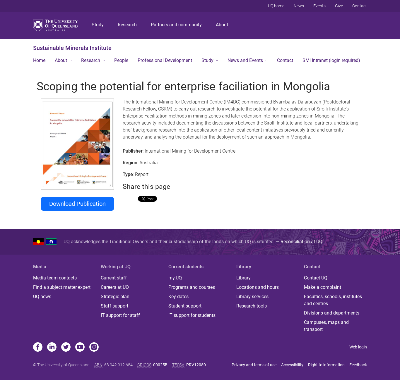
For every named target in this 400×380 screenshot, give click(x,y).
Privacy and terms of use (254, 364)
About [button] (61, 60)
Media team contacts (55, 278)
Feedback (358, 364)
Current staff (114, 278)
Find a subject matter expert (61, 287)
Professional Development (165, 60)
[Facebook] (37, 347)
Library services (252, 296)
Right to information (326, 364)
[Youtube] (80, 347)
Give (339, 6)
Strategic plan (115, 296)
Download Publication (77, 203)
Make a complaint (322, 287)
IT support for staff (120, 315)
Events (319, 6)
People (121, 60)
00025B (160, 364)
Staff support (114, 306)
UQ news (42, 296)
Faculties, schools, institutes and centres (333, 300)
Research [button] (90, 60)
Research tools (251, 306)
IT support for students (192, 315)
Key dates (178, 296)
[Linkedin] (52, 347)
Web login (358, 347)
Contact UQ (315, 278)
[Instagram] (94, 347)
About (222, 24)
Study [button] (207, 60)
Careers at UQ (115, 287)
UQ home (276, 6)
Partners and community (176, 24)
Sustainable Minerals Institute (72, 47)
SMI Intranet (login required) (331, 60)
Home (39, 60)
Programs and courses (191, 287)
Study (98, 24)
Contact (359, 6)
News (299, 6)
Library (243, 278)
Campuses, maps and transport (326, 325)
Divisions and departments (331, 313)
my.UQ (175, 278)
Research (127, 24)
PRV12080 (196, 364)
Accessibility (292, 364)
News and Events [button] (245, 60)
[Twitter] (66, 347)
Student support (184, 306)
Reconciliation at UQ (301, 241)
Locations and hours (257, 287)
